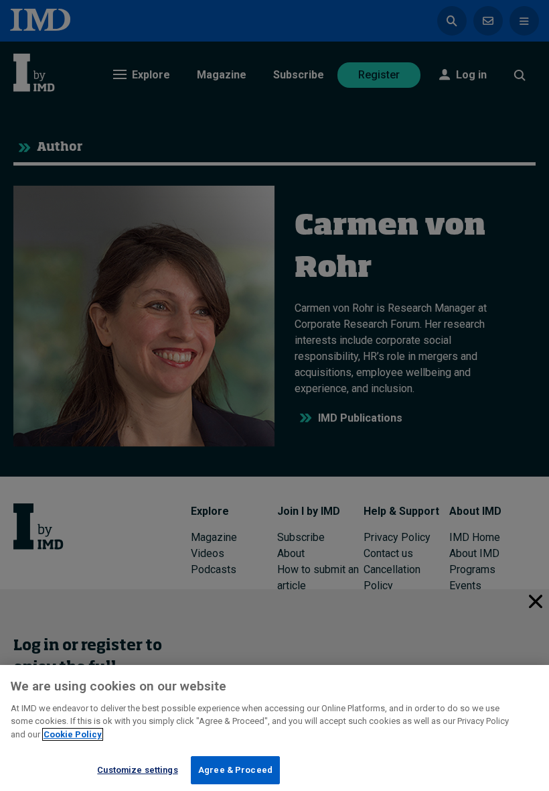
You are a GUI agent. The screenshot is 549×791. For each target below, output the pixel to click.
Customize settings (137, 770)
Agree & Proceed (235, 770)
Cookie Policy (73, 734)
